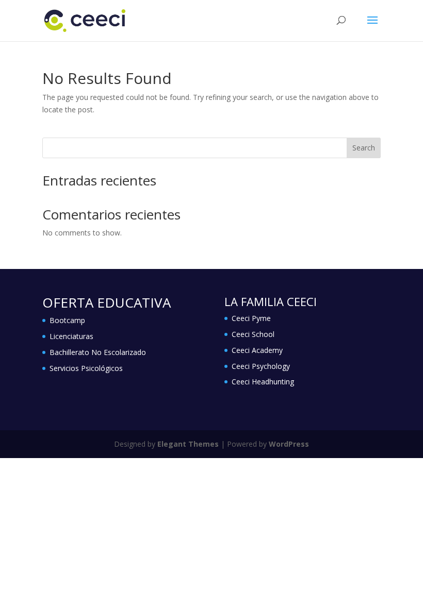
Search (363, 148)
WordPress (289, 444)
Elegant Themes (188, 444)
